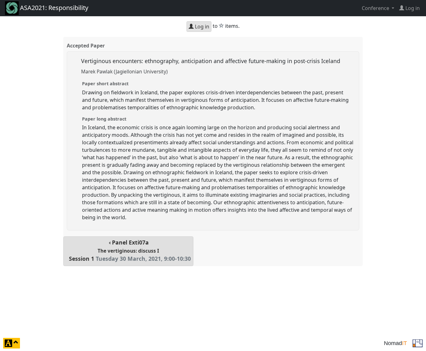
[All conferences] (418, 342)
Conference (376, 8)
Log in (201, 26)
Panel (130, 251)
